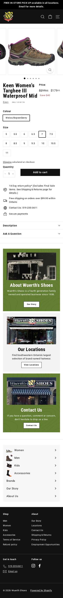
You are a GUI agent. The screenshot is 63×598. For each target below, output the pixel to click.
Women (7, 525)
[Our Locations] (31, 330)
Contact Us (31, 425)
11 (7, 152)
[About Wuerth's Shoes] (31, 266)
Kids (5, 530)
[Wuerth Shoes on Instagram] (33, 566)
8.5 (15, 143)
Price (42, 84)
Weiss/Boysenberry (16, 117)
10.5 (53, 143)
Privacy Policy (38, 539)
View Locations (31, 365)
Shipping (7, 162)
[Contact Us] (31, 391)
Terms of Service (11, 539)
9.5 (33, 143)
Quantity (8, 167)
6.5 (33, 134)
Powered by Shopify (41, 590)
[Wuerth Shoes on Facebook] (39, 566)
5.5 (15, 134)
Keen (6, 102)
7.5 (51, 134)
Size (5, 127)
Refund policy (10, 544)
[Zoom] (50, 70)
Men (5, 521)
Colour (7, 111)
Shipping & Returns (41, 535)
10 (42, 143)
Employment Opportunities (45, 544)
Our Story (31, 304)
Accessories (9, 535)
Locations (36, 525)
